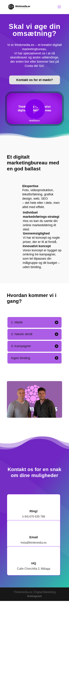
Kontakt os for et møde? (34, 80)
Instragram (34, 596)
